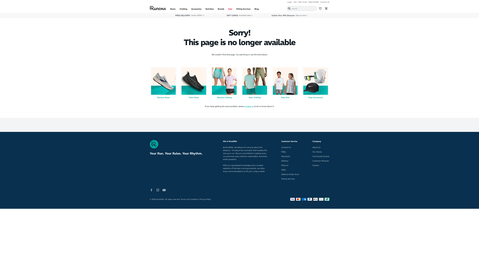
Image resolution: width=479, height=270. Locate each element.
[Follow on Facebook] (151, 190)
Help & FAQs (313, 2)
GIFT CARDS (239, 15)
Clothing (183, 9)
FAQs (283, 152)
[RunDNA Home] (158, 8)
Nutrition (209, 9)
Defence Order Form (290, 174)
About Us (316, 147)
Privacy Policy (205, 199)
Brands (221, 9)
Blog (256, 9)
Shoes (173, 9)
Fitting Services (243, 9)
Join (295, 2)
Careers (315, 165)
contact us (249, 106)
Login (289, 2)
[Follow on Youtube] (164, 190)
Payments (285, 156)
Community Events (320, 156)
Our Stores (317, 152)
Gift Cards (302, 2)
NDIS (283, 170)
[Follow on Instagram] (157, 190)
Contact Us (324, 2)
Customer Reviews (320, 161)
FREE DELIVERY (189, 15)
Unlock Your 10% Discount (289, 15)
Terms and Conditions (189, 199)
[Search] (289, 8)
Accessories (196, 9)
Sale (230, 9)
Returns (284, 165)
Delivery (284, 161)
